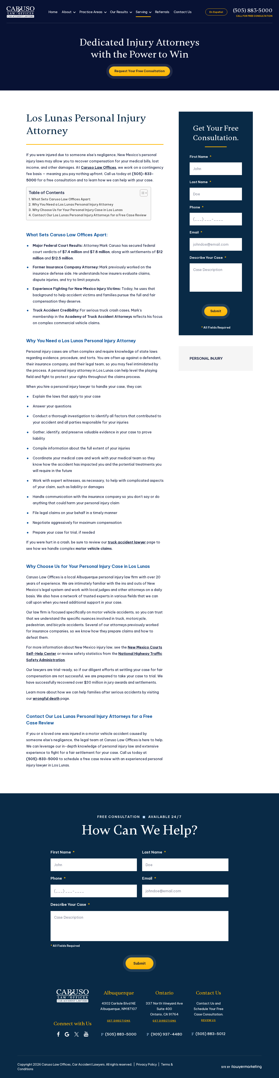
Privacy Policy (146, 1064)
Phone (197, 207)
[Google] (67, 1034)
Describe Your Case (208, 258)
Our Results (119, 12)
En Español (216, 12)
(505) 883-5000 (252, 10)
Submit (215, 311)
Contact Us (183, 12)
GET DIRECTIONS (119, 1021)
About (66, 12)
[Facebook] (58, 1034)
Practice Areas (90, 12)
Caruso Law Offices (98, 167)
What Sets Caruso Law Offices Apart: (61, 199)
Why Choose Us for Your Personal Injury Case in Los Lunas (77, 210)
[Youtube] (86, 1034)
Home (53, 12)
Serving (141, 12)
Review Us (208, 1020)
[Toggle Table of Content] (141, 193)
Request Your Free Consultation (139, 71)
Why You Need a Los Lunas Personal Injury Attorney (72, 204)
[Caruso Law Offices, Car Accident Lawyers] (20, 12)
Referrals (162, 12)
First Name (200, 157)
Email (196, 232)
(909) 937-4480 (166, 1034)
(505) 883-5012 (210, 1033)
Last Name (200, 182)
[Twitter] (76, 1034)
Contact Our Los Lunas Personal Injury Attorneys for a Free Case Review (89, 215)
